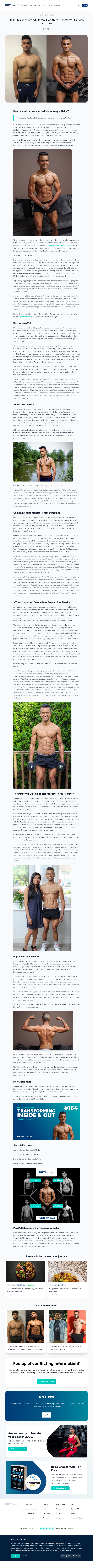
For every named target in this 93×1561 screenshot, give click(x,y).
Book (58, 1513)
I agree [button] (15, 1556)
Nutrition (46, 1513)
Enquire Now (29, 1518)
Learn (43, 5)
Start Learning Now (46, 1381)
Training (46, 1509)
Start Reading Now (60, 1488)
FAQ (72, 1504)
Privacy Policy (76, 1518)
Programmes (29, 1513)
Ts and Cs (74, 1513)
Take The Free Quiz (17, 1449)
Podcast (59, 1509)
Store (58, 1518)
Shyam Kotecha (24, 317)
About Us (24, 5)
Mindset (46, 1518)
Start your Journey (55, 5)
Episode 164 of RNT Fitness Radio (58, 245)
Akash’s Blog (60, 1504)
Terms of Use (76, 1509)
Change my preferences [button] (70, 1556)
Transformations (34, 5)
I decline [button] (25, 1556)
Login (85, 5)
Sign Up (46, 1415)
